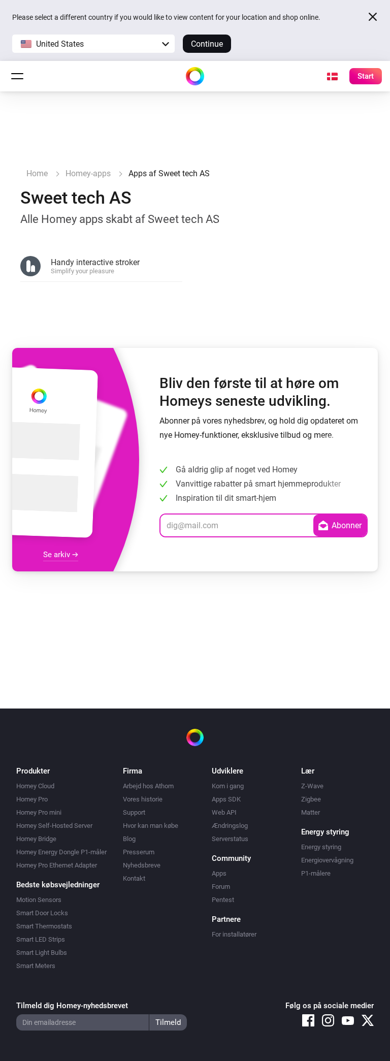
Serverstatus (230, 839)
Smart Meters (35, 966)
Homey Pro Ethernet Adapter (56, 865)
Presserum (138, 852)
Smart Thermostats (44, 926)
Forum (221, 886)
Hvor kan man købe (150, 825)
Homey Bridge (36, 839)
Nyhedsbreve (141, 865)
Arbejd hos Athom (148, 786)
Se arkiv (57, 554)
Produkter (33, 771)
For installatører (234, 934)
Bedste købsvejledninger (58, 884)
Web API (224, 812)
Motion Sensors (38, 900)
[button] (93, 44)
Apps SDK (226, 799)
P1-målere (316, 873)
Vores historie (142, 799)
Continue (207, 44)
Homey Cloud (35, 786)
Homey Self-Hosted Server (54, 825)
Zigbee (311, 799)
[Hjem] (195, 76)
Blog (129, 839)
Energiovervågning (327, 860)
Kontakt (134, 878)
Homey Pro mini (38, 812)
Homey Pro (32, 799)
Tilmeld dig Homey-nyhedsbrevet (72, 1005)
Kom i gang (228, 786)
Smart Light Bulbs (41, 952)
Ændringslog (230, 825)
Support (134, 812)
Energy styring (321, 847)
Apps (219, 873)
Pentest (223, 900)
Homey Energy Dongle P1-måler (61, 852)
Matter (310, 812)
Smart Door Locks (42, 913)
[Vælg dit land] (332, 76)
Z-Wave (312, 786)
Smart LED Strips (40, 939)
